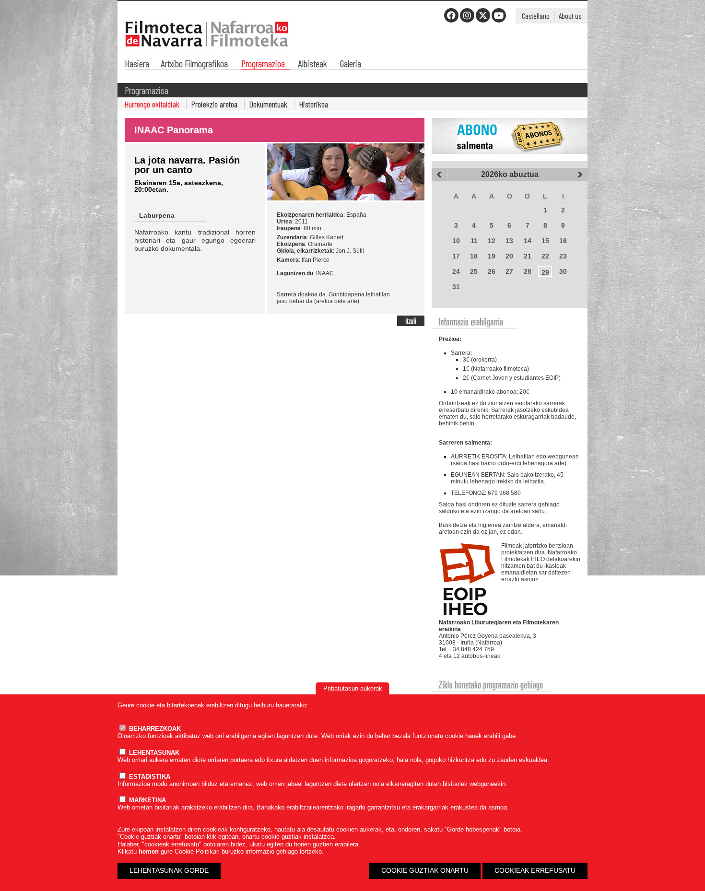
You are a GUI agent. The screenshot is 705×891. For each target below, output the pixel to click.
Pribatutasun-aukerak (352, 688)
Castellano (536, 15)
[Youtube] (499, 15)
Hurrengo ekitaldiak (152, 104)
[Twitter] (483, 15)
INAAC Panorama (173, 130)
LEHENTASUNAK (153, 752)
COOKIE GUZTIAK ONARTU (425, 870)
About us (570, 15)
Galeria (350, 64)
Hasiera (137, 64)
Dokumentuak (268, 104)
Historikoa (313, 104)
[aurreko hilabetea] (439, 174)
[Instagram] (467, 15)
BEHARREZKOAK (154, 728)
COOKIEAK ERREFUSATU (535, 870)
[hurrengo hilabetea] (580, 174)
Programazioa (263, 64)
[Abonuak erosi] (510, 159)
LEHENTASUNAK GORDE (169, 870)
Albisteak (312, 64)
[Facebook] (451, 15)
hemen (149, 851)
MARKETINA (146, 800)
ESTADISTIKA (148, 776)
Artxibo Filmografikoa (194, 64)
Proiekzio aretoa (214, 104)
